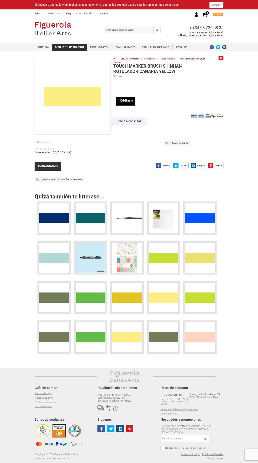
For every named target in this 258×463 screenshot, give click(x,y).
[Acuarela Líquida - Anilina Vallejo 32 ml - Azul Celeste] (200, 218)
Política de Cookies (212, 454)
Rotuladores (149, 59)
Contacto (103, 13)
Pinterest (218, 166)
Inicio (37, 13)
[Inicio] (114, 59)
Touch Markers (168, 59)
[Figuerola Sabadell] (53, 28)
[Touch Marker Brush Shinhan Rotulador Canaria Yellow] (127, 337)
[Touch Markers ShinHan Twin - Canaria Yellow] (163, 297)
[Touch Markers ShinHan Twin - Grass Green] (90, 297)
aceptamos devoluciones (111, 399)
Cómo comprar (53, 13)
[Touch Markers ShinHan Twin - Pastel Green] (200, 258)
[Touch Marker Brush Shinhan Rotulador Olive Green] (54, 337)
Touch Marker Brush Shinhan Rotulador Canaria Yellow (147, 69)
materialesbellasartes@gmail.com (179, 409)
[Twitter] (218, 47)
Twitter (183, 166)
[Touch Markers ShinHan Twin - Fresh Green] (127, 297)
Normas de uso (215, 458)
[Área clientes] (196, 14)
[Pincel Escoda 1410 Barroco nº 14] (127, 218)
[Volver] (221, 58)
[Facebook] (212, 47)
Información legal (190, 454)
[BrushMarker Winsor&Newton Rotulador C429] (90, 258)
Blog (68, 13)
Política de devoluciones (47, 402)
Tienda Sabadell (84, 13)
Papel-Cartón (100, 47)
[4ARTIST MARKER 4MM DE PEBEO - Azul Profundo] (54, 218)
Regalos (182, 47)
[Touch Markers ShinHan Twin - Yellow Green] (163, 258)
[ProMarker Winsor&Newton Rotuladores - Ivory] (200, 337)
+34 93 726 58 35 (207, 27)
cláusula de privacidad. (195, 448)
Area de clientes (43, 406)
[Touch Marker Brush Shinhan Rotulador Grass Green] (90, 337)
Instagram (201, 166)
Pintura (43, 47)
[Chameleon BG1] (54, 258)
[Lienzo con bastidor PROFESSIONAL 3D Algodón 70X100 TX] (163, 218)
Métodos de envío (44, 397)
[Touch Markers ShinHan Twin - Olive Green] (54, 297)
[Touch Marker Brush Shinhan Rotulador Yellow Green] (200, 297)
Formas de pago (43, 393)
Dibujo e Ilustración (69, 47)
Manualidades (126, 47)
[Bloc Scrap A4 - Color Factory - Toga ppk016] (127, 258)
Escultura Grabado (155, 47)
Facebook (166, 166)
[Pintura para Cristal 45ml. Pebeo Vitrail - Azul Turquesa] (90, 218)
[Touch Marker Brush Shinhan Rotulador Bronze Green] (163, 337)
